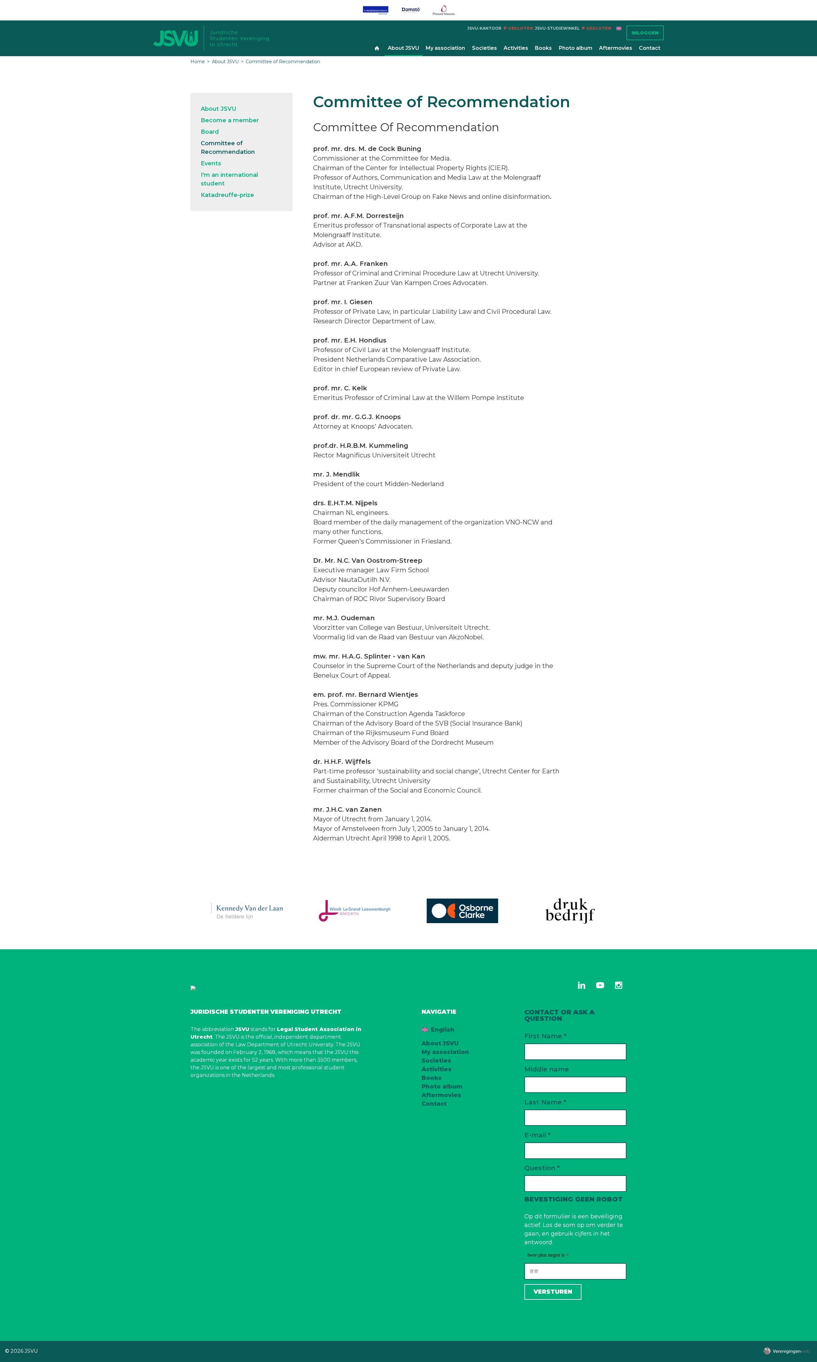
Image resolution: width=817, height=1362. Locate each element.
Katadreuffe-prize (227, 195)
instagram (618, 985)
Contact (649, 48)
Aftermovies (615, 48)
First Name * (545, 1036)
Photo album (575, 48)
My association (445, 48)
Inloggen (645, 33)
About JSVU (403, 48)
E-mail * (537, 1135)
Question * (542, 1168)
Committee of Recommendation (283, 61)
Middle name (546, 1069)
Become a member (230, 120)
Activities (516, 48)
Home (377, 48)
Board (210, 131)
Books (543, 48)
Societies (484, 48)
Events (211, 163)
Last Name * (545, 1102)
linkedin (581, 985)
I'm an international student (229, 179)
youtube (600, 985)
